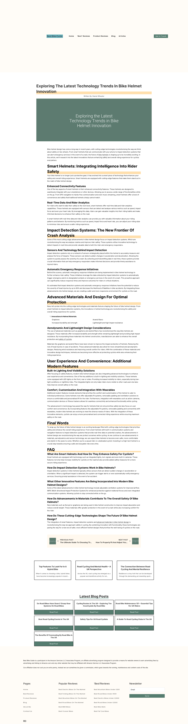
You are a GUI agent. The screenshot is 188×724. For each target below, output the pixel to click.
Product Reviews (100, 36)
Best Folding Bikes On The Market (72, 694)
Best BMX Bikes (64, 707)
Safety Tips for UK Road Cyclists (94, 619)
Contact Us (27, 711)
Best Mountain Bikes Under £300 (107, 689)
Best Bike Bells (100, 707)
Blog (113, 36)
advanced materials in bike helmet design (113, 522)
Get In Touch (160, 36)
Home (71, 36)
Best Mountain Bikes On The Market (73, 698)
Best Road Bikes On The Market (71, 703)
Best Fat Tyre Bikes (101, 711)
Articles (122, 36)
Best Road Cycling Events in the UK (54, 619)
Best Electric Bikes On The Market (72, 689)
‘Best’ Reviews (83, 36)
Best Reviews (28, 694)
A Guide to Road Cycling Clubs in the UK (134, 619)
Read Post (54, 612)
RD (24, 721)
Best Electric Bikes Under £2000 (106, 698)
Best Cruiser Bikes (66, 711)
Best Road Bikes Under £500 (105, 694)
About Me (27, 707)
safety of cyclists (65, 339)
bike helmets (103, 155)
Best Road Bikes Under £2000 (106, 703)
